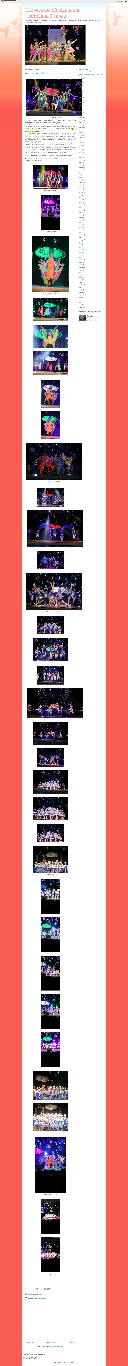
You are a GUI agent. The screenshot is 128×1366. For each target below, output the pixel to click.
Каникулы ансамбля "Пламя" (86, 72)
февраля (81, 95)
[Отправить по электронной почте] (43, 1289)
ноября (80, 102)
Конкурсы (81, 78)
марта (80, 92)
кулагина (90, 316)
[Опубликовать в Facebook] (48, 1289)
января (80, 97)
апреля (81, 90)
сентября (81, 127)
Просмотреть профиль (93, 320)
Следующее (30, 1342)
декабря (81, 100)
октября (81, 105)
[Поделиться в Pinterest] (50, 1289)
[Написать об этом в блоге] (45, 1289)
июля (80, 297)
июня (80, 85)
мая (80, 87)
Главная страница (50, 1342)
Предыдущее (70, 1342)
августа (81, 170)
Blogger (71, 1362)
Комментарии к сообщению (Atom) (55, 1346)
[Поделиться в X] (46, 1289)
